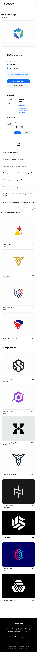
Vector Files (12, 64)
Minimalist (21, 112)
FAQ (18, 143)
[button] (33, 144)
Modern (26, 110)
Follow (26, 132)
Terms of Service (12, 648)
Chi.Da (6, 18)
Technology (22, 108)
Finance (20, 110)
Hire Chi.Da (19, 86)
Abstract (21, 105)
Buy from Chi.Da (19, 81)
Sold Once (12, 61)
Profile (17, 132)
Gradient (26, 105)
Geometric (21, 107)
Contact (27, 648)
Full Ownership (13, 68)
